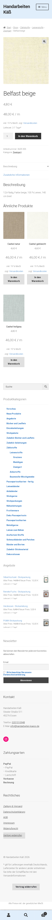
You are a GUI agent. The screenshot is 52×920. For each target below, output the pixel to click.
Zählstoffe (25, 27)
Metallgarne (12, 525)
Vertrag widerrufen (12, 835)
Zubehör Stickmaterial (17, 549)
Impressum (9, 823)
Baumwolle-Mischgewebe (22, 477)
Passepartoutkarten (16, 520)
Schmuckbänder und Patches (20, 540)
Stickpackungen (14, 501)
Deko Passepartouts (16, 515)
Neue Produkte (13, 414)
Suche (26, 915)
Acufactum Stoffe (15, 535)
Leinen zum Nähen (15, 530)
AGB (5, 817)
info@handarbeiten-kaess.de (24, 726)
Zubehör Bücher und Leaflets (20, 438)
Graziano (17, 457)
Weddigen (18, 462)
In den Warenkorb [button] (14, 279)
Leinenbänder (13, 486)
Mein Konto (8, 915)
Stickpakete (12, 433)
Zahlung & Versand (12, 806)
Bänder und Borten (15, 544)
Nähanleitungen (14, 506)
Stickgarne (11, 496)
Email (5, 662)
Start (9, 27)
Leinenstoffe (37, 27)
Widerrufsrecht (10, 828)
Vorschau (11, 409)
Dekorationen (13, 554)
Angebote (11, 418)
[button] (44, 41)
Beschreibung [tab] (10, 166)
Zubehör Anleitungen (16, 443)
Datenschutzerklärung (14, 812)
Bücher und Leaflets (16, 423)
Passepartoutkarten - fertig (20, 481)
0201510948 (18, 722)
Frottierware (12, 510)
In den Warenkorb (28, 136)
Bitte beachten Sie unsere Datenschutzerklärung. (17, 673)
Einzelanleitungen (15, 428)
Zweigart (7, 31)
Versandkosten (30, 123)
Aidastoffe (15, 472)
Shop (15, 27)
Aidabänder (12, 491)
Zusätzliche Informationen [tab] (16, 175)
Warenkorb (40, 913)
